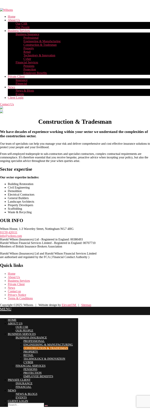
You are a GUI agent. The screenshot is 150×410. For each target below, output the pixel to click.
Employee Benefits (35, 73)
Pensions (28, 66)
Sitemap (86, 305)
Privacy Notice (17, 294)
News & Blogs (25, 90)
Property (28, 48)
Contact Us (7, 104)
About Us (14, 20)
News (11, 87)
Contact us (14, 291)
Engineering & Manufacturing (42, 41)
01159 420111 (8, 232)
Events (20, 94)
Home (11, 16)
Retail (27, 51)
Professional (30, 37)
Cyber (27, 59)
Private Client (16, 76)
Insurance (22, 80)
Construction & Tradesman (40, 44)
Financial (21, 83)
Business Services (19, 30)
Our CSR (21, 23)
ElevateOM (69, 305)
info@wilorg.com (11, 236)
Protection (29, 69)
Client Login (15, 97)
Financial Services (27, 62)
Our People (23, 27)
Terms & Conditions (20, 298)
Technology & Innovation (39, 55)
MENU (5, 309)
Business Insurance (27, 34)
